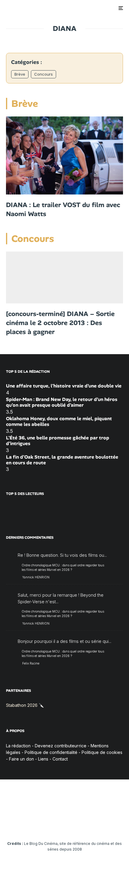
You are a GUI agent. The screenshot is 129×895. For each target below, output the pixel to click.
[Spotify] (100, 825)
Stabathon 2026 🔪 (25, 705)
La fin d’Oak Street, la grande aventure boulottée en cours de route (62, 460)
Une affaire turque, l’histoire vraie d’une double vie (64, 386)
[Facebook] (18, 825)
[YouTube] (53, 825)
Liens (43, 758)
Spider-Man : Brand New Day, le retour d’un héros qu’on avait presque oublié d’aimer (61, 402)
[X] (29, 825)
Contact (60, 758)
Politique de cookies (102, 752)
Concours (43, 74)
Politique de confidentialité (51, 752)
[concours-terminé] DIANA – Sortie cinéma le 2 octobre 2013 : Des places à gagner (60, 322)
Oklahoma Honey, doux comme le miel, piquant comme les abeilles (59, 421)
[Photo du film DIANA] (64, 155)
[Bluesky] (76, 825)
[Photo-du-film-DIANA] (64, 277)
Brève (19, 74)
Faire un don (21, 758)
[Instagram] (41, 825)
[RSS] (111, 825)
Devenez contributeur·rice (60, 745)
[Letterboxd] (88, 825)
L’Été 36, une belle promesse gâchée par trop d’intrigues (57, 441)
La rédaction (18, 745)
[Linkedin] (64, 825)
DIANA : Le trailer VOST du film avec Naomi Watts (63, 209)
